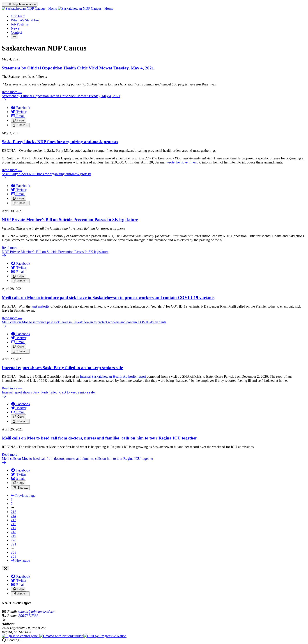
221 (13, 544)
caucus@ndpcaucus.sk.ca (36, 612)
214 (13, 516)
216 (13, 524)
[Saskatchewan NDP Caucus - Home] (57, 8)
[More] (14, 36)
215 (13, 520)
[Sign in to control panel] (20, 636)
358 (13, 552)
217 (13, 528)
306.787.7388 (28, 616)
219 (13, 536)
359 (13, 556)
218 (13, 532)
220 (13, 540)
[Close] (5, 568)
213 (13, 512)
